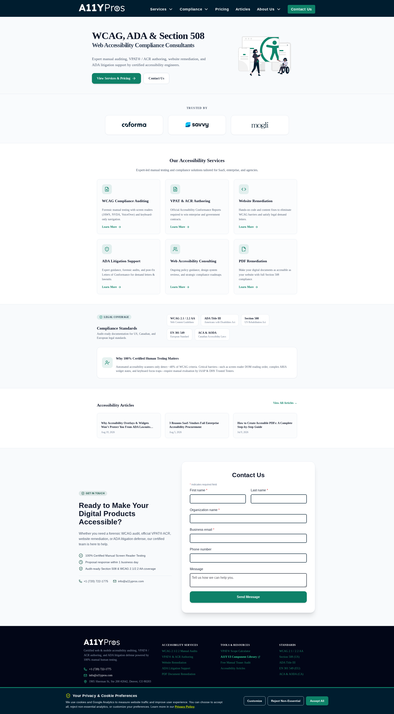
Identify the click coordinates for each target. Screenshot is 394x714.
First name (198, 490)
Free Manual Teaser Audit (236, 662)
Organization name (205, 510)
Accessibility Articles (233, 668)
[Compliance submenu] (206, 9)
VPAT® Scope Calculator (235, 651)
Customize (254, 701)
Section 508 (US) (289, 656)
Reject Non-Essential (285, 701)
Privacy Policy (185, 706)
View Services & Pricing (113, 78)
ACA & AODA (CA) (291, 674)
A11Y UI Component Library (239, 656)
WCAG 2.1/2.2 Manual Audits (179, 651)
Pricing (222, 9)
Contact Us (301, 9)
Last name (259, 490)
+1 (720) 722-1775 (96, 581)
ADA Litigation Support (176, 668)
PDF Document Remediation (178, 674)
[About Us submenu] (278, 9)
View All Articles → (285, 403)
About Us (266, 9)
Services (158, 9)
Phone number (200, 549)
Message (196, 569)
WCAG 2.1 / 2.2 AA (291, 651)
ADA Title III (287, 662)
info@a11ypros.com (131, 581)
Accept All (317, 701)
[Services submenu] (170, 9)
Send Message (248, 597)
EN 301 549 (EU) (289, 668)
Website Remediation (174, 662)
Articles (243, 9)
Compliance (191, 9)
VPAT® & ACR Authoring (177, 656)
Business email (202, 529)
